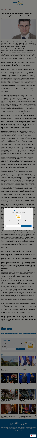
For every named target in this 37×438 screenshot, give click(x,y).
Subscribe (26, 226)
